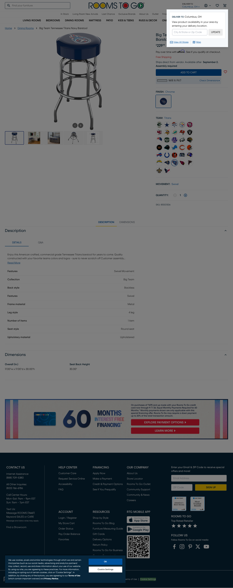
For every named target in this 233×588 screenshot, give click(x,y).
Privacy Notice (51, 579)
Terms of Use (74, 576)
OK (105, 562)
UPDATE (215, 32)
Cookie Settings (105, 569)
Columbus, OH (193, 17)
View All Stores (181, 42)
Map (198, 42)
